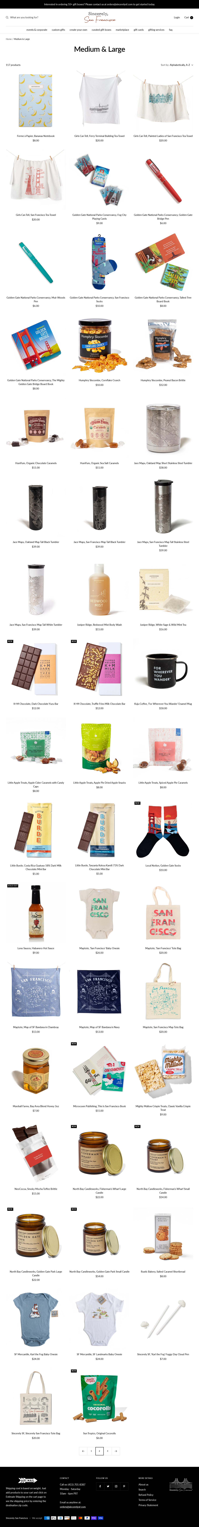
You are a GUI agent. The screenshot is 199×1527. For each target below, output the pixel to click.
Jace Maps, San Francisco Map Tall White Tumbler (35, 624)
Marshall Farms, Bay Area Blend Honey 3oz (36, 1106)
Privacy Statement (148, 1505)
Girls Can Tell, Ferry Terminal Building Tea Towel (99, 135)
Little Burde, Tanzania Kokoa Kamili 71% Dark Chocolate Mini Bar (99, 867)
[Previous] (83, 1451)
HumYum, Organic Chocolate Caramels (36, 463)
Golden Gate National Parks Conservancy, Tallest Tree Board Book (163, 299)
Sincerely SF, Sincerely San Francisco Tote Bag (36, 1433)
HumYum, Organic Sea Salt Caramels (99, 463)
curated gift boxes (101, 29)
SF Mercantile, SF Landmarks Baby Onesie (99, 1354)
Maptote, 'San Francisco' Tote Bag (163, 948)
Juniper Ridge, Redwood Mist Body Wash (99, 624)
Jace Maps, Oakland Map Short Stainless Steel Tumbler (163, 463)
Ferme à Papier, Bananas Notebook (36, 135)
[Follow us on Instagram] (116, 1486)
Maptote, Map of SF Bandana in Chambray (36, 1027)
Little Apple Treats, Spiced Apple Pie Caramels (163, 782)
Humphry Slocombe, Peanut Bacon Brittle (163, 380)
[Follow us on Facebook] (100, 1486)
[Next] (116, 1451)
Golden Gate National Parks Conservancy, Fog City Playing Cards (99, 216)
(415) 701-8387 (76, 1484)
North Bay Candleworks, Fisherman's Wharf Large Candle (99, 1190)
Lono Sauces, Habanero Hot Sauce (35, 948)
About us (143, 1484)
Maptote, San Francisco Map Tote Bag (163, 1027)
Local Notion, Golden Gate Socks (163, 865)
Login (177, 17)
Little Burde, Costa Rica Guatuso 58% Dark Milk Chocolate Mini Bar (35, 867)
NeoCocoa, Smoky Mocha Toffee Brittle (36, 1188)
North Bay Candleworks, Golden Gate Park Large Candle (36, 1273)
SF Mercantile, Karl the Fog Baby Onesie (36, 1354)
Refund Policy (146, 1494)
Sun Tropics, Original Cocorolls (99, 1433)
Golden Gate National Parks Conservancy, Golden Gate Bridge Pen (163, 216)
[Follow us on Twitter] (108, 1486)
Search (142, 1489)
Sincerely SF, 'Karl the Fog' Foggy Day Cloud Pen (163, 1354)
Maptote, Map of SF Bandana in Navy (99, 1027)
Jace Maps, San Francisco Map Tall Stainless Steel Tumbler (163, 543)
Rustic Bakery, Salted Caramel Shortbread (163, 1271)
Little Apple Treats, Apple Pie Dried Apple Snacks (99, 782)
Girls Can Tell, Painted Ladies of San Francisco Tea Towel (163, 135)
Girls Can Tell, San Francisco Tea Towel (36, 214)
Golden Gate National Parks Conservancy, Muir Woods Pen (36, 299)
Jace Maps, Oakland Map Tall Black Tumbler (36, 542)
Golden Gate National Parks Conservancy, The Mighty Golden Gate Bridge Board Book (36, 382)
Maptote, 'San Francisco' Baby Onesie (99, 948)
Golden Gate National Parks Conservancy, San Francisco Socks (99, 299)
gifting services (156, 29)
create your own (78, 29)
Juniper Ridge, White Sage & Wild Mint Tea (163, 624)
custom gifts (58, 29)
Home (9, 39)
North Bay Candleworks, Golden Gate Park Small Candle (99, 1271)
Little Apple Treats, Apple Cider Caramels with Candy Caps (36, 784)
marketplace (122, 29)
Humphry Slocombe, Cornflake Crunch (99, 380)
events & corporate (37, 29)
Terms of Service (147, 1499)
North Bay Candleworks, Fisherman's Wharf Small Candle (163, 1190)
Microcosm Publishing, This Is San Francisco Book (99, 1106)
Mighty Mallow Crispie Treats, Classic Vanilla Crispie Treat (163, 1108)
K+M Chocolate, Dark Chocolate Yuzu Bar (36, 703)
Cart (188, 17)
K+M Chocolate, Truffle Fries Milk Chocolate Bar (99, 703)
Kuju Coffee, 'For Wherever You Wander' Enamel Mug (163, 703)
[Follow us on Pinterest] (124, 1486)
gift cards (139, 29)
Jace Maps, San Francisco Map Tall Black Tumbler (99, 542)
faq (170, 29)
